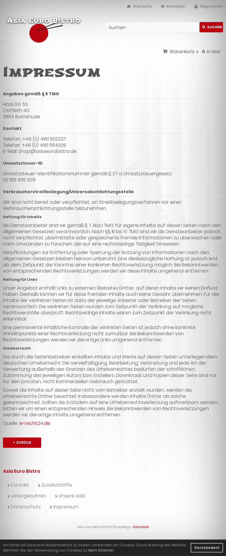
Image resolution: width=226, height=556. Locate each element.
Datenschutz (26, 506)
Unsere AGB (72, 495)
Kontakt (20, 485)
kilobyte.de (141, 527)
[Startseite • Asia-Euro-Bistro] (42, 29)
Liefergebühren (28, 495)
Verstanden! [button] (207, 547)
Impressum (66, 506)
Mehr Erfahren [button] (101, 550)
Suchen (211, 27)
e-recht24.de (34, 423)
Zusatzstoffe (56, 485)
